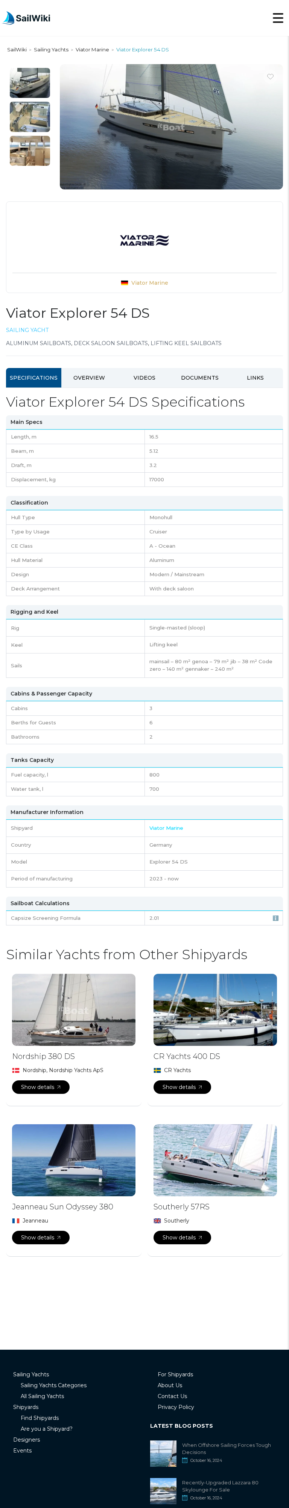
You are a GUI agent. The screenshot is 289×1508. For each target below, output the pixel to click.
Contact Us (172, 1396)
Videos (144, 377)
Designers (26, 1439)
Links (255, 377)
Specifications (34, 377)
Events (22, 1450)
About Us (170, 1385)
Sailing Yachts (31, 1374)
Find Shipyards (40, 1418)
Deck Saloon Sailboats (111, 343)
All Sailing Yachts (42, 1396)
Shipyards (25, 1407)
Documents (200, 377)
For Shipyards (175, 1374)
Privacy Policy (176, 1407)
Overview (89, 377)
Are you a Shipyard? (47, 1428)
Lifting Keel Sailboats (186, 343)
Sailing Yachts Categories (54, 1385)
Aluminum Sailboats (38, 343)
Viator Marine (149, 282)
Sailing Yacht (27, 330)
